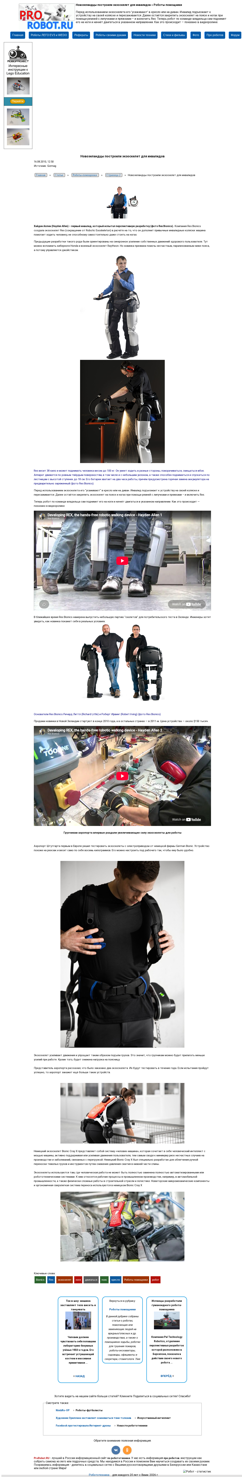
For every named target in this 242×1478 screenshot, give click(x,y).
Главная (17, 35)
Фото (196, 35)
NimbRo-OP (63, 1410)
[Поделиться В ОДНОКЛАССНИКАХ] (127, 1450)
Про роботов (215, 35)
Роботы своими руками (111, 35)
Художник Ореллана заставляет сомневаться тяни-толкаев (94, 1418)
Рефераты (81, 35)
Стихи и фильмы (174, 35)
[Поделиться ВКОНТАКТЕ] (115, 1450)
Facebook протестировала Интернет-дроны (83, 1425)
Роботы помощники (122, 1309)
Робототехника (99, 1475)
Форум (235, 35)
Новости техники (145, 35)
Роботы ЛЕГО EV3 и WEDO (49, 35)
